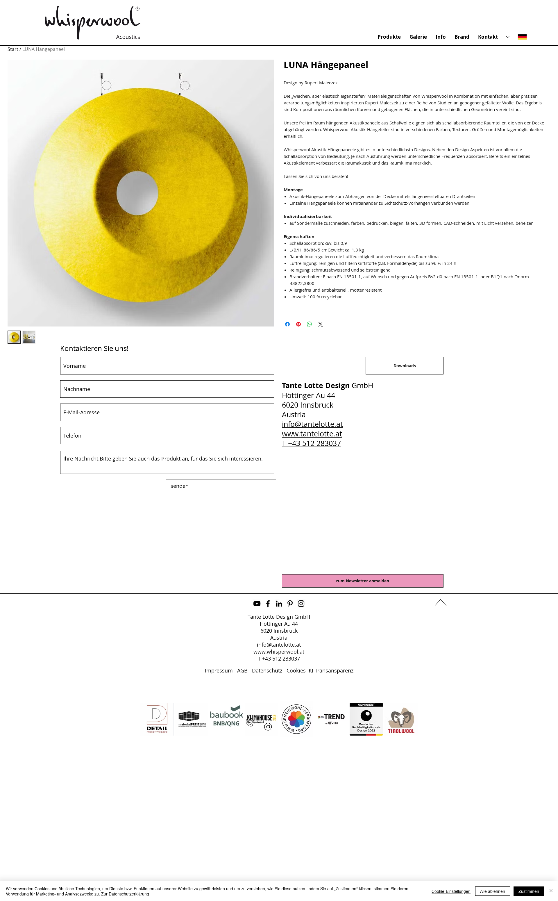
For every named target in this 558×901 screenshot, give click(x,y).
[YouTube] (257, 603)
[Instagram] (301, 603)
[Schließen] (551, 891)
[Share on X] (320, 324)
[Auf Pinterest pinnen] (298, 324)
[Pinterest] (290, 603)
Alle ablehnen (492, 891)
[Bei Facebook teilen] (287, 324)
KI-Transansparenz (331, 670)
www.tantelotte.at (312, 433)
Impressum (219, 670)
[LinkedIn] (279, 603)
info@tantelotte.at (312, 424)
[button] (268, 727)
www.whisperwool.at (278, 651)
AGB (243, 670)
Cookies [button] (296, 670)
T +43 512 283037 (311, 443)
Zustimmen (528, 891)
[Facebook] (268, 603)
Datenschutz (268, 670)
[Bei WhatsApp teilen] (309, 324)
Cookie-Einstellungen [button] (451, 891)
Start (13, 49)
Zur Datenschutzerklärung (125, 894)
